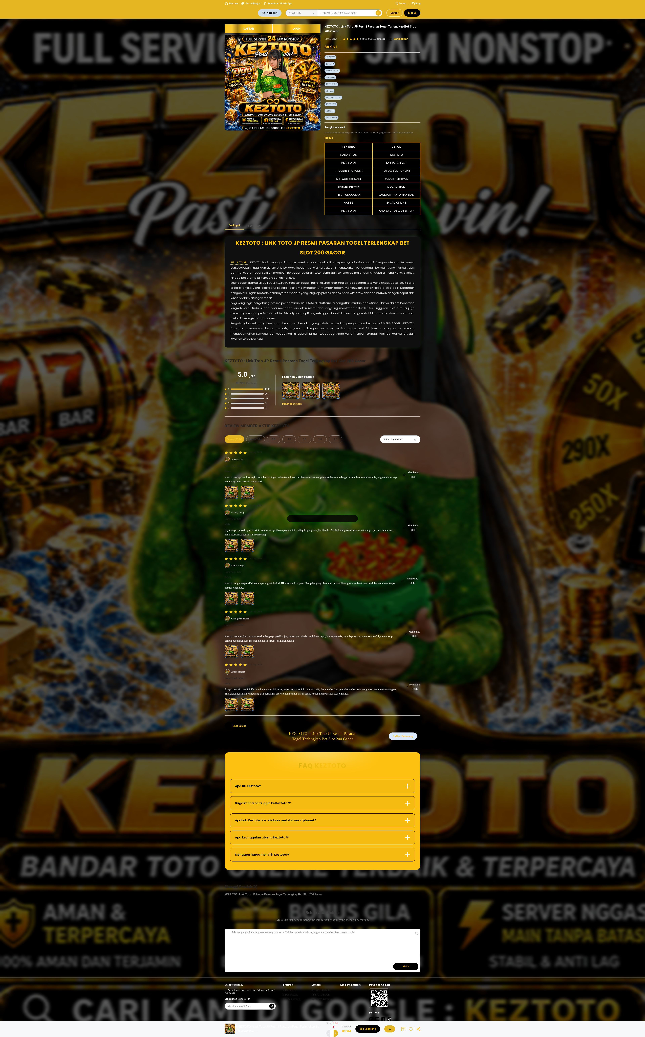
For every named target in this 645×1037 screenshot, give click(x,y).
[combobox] (400, 439)
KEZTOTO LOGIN (321, 994)
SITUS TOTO (289, 990)
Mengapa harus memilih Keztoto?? (262, 854)
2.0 (320, 439)
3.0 (304, 439)
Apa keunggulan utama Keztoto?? (262, 837)
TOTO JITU (331, 104)
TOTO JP (330, 64)
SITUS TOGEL (239, 262)
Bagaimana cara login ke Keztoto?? (263, 803)
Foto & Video (255, 439)
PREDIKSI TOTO (333, 97)
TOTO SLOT (331, 84)
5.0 (273, 439)
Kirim (406, 966)
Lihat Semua (239, 726)
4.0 (289, 439)
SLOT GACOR (332, 71)
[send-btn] (271, 1006)
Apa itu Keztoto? (248, 786)
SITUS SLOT (331, 118)
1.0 (335, 439)
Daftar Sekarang (403, 736)
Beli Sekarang (367, 1028)
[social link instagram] (371, 1019)
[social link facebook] (383, 1019)
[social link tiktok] (389, 1019)
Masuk (412, 12)
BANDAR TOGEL (292, 999)
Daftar (395, 12)
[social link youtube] (377, 1019)
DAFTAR (248, 28)
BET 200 (329, 91)
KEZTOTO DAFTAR (321, 999)
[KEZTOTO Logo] (239, 12)
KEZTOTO (330, 57)
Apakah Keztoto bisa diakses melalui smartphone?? (275, 820)
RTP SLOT (330, 77)
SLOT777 (330, 111)
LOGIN (296, 28)
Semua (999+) (234, 439)
